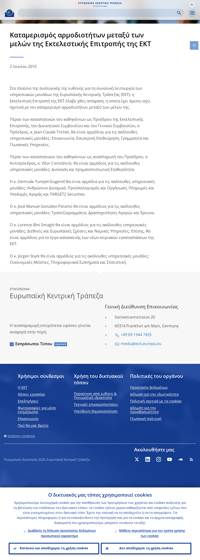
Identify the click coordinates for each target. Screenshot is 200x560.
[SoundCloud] (180, 459)
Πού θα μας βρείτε (33, 426)
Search (179, 12)
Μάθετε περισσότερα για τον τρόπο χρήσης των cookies (152, 533)
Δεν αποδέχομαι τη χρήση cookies (146, 548)
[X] (136, 459)
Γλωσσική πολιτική (145, 419)
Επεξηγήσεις (28, 401)
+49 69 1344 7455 (136, 335)
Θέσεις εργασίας (31, 394)
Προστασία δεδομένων (149, 388)
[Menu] (192, 13)
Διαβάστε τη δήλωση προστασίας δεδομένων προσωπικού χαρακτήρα (62, 533)
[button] (192, 4)
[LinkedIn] (147, 459)
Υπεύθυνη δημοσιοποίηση (95, 411)
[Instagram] (158, 459)
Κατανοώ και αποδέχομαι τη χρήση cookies (54, 548)
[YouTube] (169, 459)
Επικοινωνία (28, 419)
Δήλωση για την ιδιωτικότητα (154, 394)
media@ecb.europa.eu (141, 344)
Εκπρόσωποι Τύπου (33, 344)
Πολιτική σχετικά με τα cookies (156, 401)
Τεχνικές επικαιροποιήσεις (96, 404)
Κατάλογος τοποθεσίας (22, 436)
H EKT (22, 388)
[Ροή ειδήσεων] (191, 459)
